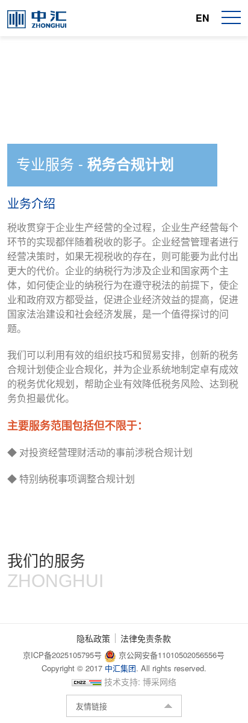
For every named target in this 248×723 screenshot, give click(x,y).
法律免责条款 (145, 638)
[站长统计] (87, 681)
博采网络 (159, 681)
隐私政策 (93, 638)
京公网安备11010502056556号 (170, 654)
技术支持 (121, 681)
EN (202, 18)
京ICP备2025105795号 (63, 654)
